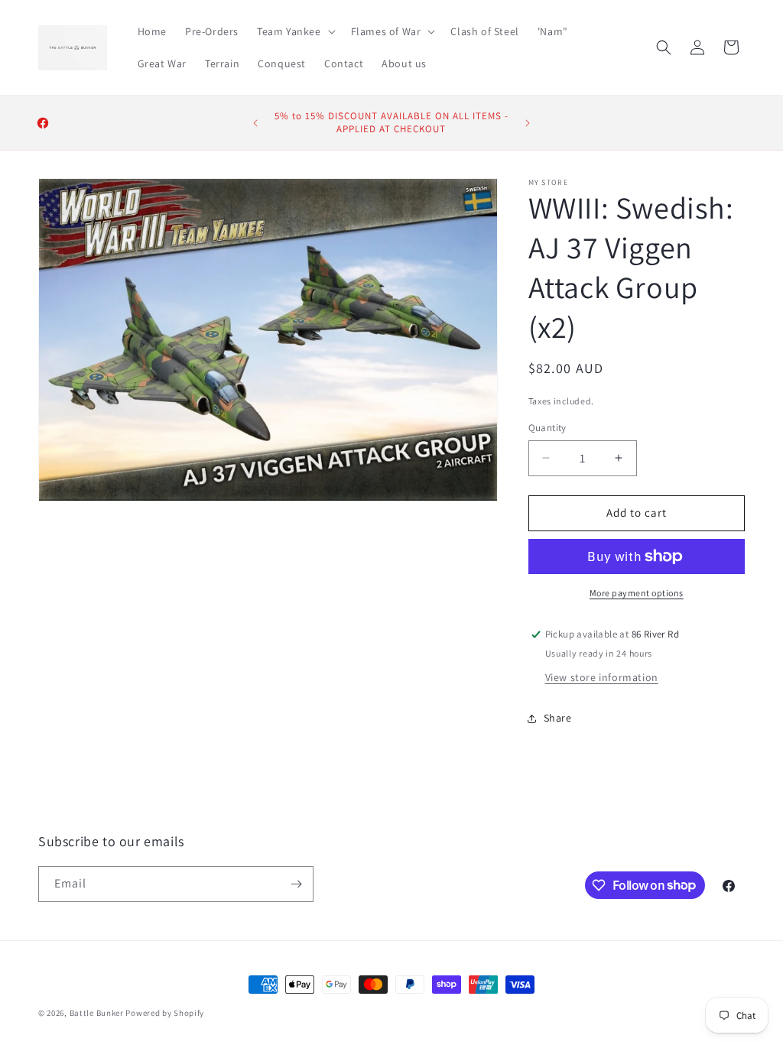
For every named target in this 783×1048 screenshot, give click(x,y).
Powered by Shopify (164, 1012)
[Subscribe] (296, 884)
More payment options (637, 593)
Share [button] (558, 718)
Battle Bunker (97, 1012)
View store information (601, 677)
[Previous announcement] (255, 123)
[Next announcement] (527, 123)
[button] (295, 31)
